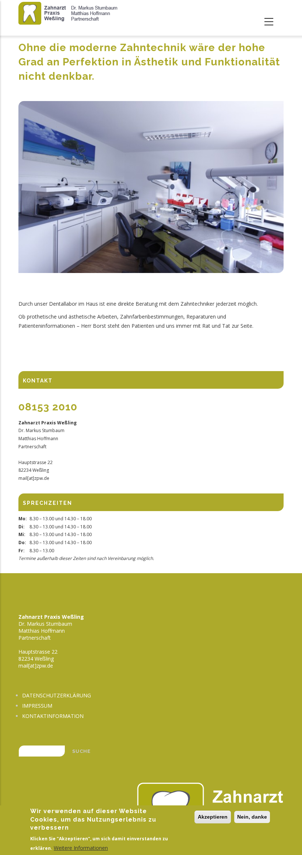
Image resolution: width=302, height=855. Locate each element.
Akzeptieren (213, 817)
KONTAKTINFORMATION (53, 715)
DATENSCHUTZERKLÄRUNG (56, 695)
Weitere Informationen (81, 847)
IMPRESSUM (37, 705)
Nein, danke (252, 817)
